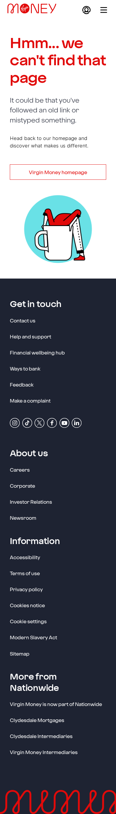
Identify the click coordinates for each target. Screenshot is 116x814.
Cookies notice (27, 605)
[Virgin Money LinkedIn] (76, 422)
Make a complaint (30, 400)
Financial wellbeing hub (37, 352)
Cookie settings (28, 621)
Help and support (30, 336)
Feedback (22, 384)
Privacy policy (26, 589)
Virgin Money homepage (58, 172)
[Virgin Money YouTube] (64, 422)
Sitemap (19, 653)
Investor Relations (31, 501)
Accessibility (25, 557)
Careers (20, 469)
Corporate (22, 485)
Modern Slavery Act (33, 637)
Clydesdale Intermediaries (41, 736)
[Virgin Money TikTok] (27, 422)
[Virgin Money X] (39, 422)
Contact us (22, 320)
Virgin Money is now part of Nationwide (56, 704)
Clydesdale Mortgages (37, 720)
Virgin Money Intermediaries (44, 752)
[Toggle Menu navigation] (104, 10)
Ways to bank (25, 368)
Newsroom (23, 517)
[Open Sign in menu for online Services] (86, 10)
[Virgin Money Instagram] (15, 422)
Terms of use (25, 573)
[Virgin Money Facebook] (52, 422)
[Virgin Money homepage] (34, 10)
